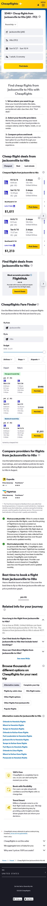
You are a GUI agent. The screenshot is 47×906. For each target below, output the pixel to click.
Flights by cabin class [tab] (13, 691)
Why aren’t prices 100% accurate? (19, 850)
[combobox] (11, 24)
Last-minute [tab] (29, 166)
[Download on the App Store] (29, 899)
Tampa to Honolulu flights (13, 729)
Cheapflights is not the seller (16, 841)
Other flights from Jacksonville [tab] (16, 703)
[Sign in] (38, 5)
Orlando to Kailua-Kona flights (15, 732)
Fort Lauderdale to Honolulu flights (17, 736)
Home (4, 860)
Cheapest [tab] (8, 166)
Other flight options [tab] (12, 697)
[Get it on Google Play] (17, 899)
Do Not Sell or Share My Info (23, 886)
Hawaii (12, 860)
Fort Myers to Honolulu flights (15, 747)
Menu (43, 2)
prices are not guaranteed (18, 833)
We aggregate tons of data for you (19, 845)
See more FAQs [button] (23, 658)
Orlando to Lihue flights (13, 750)
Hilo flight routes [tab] (33, 691)
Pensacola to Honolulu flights (15, 758)
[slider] (44, 352)
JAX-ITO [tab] (23, 597)
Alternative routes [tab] (11, 685)
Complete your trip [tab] (31, 685)
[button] (39, 17)
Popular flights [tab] (10, 709)
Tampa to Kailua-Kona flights (15, 743)
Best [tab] (18, 166)
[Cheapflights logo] (9, 4)
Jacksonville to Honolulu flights (16, 740)
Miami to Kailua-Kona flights (15, 754)
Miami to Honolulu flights (13, 725)
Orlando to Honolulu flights (14, 722)
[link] (19, 291)
